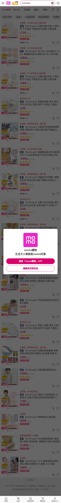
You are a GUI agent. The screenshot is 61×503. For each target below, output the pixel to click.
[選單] (3, 3)
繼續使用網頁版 (30, 268)
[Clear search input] (52, 3)
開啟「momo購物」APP (30, 261)
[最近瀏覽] (58, 3)
